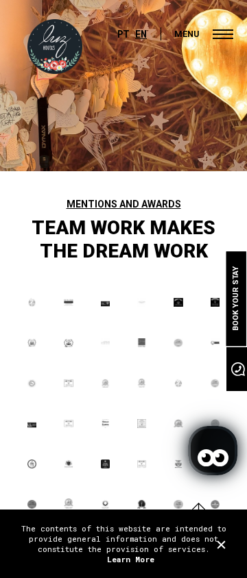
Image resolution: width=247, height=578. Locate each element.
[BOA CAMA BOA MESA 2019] (215, 383)
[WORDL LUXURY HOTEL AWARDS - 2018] (68, 383)
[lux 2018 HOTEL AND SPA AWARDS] (31, 383)
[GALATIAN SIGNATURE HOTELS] (68, 464)
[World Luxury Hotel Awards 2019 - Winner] (68, 424)
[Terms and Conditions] (221, 544)
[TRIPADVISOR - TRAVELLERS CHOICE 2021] (178, 464)
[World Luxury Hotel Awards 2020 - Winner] (141, 424)
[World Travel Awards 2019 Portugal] (105, 383)
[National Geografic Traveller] (105, 424)
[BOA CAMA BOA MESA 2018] (178, 343)
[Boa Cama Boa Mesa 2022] (31, 505)
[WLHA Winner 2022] (141, 505)
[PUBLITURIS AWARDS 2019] (31, 424)
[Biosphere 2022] (105, 505)
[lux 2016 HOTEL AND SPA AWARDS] (68, 303)
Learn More (130, 559)
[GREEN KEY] (141, 343)
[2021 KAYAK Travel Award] (105, 464)
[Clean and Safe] (31, 464)
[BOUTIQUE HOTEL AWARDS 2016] (31, 303)
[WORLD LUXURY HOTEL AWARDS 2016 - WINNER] (178, 303)
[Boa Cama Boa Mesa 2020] (215, 424)
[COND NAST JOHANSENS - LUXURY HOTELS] (105, 343)
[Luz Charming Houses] (54, 46)
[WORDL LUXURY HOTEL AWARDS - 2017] (215, 303)
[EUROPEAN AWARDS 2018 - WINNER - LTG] (215, 343)
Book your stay (235, 298)
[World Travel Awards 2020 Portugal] (178, 424)
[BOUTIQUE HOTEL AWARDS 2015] (178, 383)
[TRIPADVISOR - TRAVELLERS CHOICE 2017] (31, 343)
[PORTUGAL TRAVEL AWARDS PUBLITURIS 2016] (105, 303)
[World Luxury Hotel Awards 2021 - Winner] (141, 464)
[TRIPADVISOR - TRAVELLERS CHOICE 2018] (68, 343)
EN (141, 33)
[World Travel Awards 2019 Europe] (141, 383)
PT (123, 33)
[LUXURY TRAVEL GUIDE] (141, 303)
